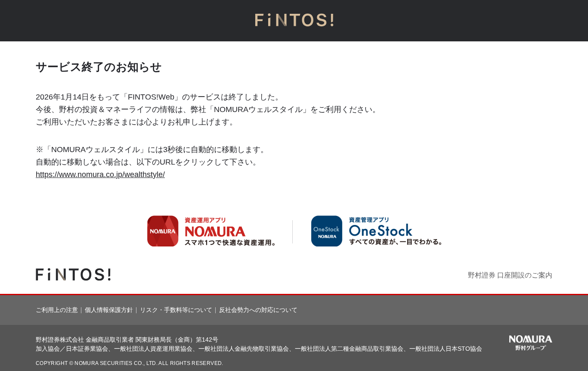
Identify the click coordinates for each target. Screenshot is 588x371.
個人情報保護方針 (109, 309)
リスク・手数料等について (176, 309)
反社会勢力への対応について (258, 309)
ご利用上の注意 (57, 309)
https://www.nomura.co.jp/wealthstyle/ (100, 174)
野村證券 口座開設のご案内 (510, 275)
